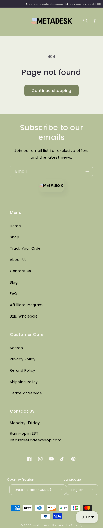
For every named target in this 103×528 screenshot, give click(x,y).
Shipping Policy (24, 381)
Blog (14, 282)
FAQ (14, 293)
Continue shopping (52, 90)
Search (16, 347)
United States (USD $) (33, 489)
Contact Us (20, 270)
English (78, 489)
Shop (14, 237)
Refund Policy (23, 370)
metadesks (42, 525)
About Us (18, 259)
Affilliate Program (26, 304)
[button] (6, 20)
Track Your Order (26, 248)
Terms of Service (26, 393)
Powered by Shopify (67, 525)
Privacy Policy (23, 359)
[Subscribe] (87, 171)
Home (15, 225)
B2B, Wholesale (24, 316)
